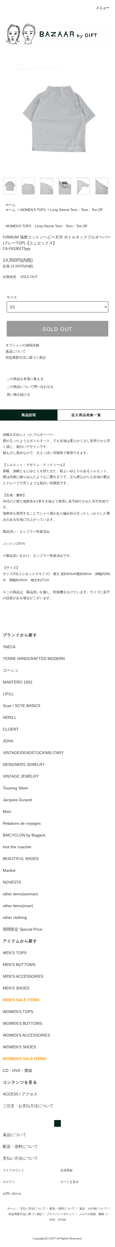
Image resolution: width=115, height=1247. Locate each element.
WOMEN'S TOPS (33, 210)
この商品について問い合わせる (30, 387)
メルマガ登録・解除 (91, 1214)
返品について (16, 351)
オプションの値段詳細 (22, 345)
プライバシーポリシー (61, 1214)
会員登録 (66, 1170)
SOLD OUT (57, 328)
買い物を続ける (18, 395)
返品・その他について (93, 1208)
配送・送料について (62, 1208)
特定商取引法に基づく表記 (26, 358)
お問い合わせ (12, 1193)
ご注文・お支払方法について (28, 1106)
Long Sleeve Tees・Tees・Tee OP (76, 210)
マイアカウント (13, 1170)
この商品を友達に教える (25, 379)
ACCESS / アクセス (20, 1094)
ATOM (62, 1219)
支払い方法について (32, 1208)
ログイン (9, 1181)
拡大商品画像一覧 (86, 415)
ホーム (11, 205)
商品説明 (28, 415)
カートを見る (69, 1181)
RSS (52, 1219)
